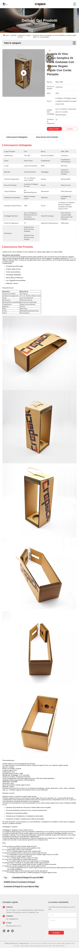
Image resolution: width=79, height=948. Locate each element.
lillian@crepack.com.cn (13, 926)
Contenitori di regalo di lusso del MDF (27, 877)
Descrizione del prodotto (47, 137)
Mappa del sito (24, 943)
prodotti (13, 35)
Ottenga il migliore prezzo (57, 129)
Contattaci (56, 933)
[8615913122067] (8, 931)
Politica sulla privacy (11, 943)
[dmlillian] (12, 931)
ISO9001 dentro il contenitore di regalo (19, 882)
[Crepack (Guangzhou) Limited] (40, 4)
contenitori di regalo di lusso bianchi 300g (21, 886)
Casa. (7, 35)
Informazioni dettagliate (16, 137)
